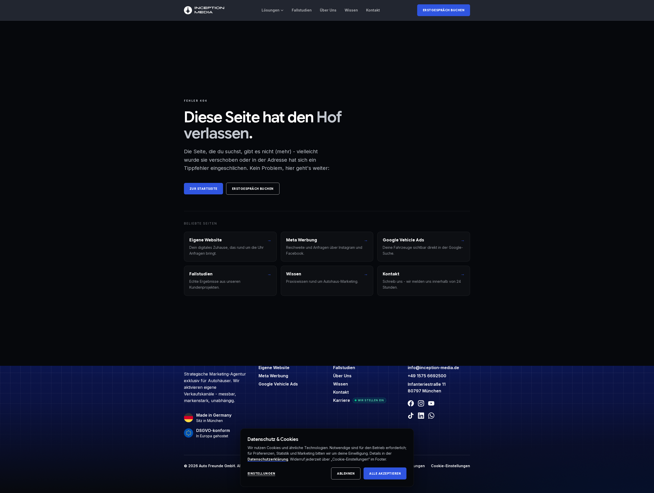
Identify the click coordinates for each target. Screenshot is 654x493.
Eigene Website (274, 367)
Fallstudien (302, 10)
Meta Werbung (273, 375)
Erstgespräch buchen (443, 10)
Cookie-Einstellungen (450, 466)
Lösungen (270, 10)
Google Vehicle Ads (278, 383)
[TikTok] (411, 416)
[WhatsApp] (431, 416)
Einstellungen (261, 473)
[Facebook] (411, 403)
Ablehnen (346, 473)
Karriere (341, 400)
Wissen (351, 10)
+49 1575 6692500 (427, 375)
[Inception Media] (204, 10)
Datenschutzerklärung (268, 459)
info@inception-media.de (433, 367)
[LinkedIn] (421, 416)
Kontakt (373, 10)
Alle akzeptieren (385, 473)
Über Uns (328, 10)
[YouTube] (431, 403)
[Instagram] (421, 403)
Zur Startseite (203, 189)
